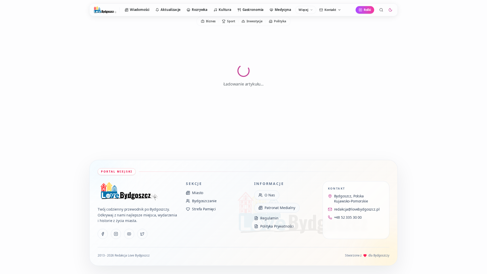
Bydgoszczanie (204, 200)
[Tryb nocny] (390, 10)
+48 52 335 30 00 (348, 217)
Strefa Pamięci (204, 209)
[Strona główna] (105, 10)
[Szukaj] (381, 10)
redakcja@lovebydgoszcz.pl (357, 209)
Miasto (197, 192)
